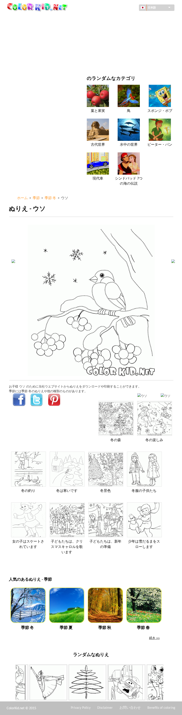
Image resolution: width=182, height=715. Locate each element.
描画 (22, 36)
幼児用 (23, 54)
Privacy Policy (81, 708)
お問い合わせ (130, 708)
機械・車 (25, 17)
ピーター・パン (159, 145)
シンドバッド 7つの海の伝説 (128, 181)
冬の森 (115, 440)
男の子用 (111, 45)
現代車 (98, 178)
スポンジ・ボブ (159, 111)
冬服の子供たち (144, 491)
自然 (108, 63)
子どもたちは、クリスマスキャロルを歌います (67, 547)
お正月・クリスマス (119, 54)
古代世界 (98, 145)
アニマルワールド (117, 26)
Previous (12, 683)
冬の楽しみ (154, 440)
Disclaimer (105, 708)
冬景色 (105, 491)
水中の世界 (129, 145)
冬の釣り (28, 491)
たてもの (25, 26)
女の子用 (111, 36)
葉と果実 (98, 111)
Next (166, 683)
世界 (108, 17)
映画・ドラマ (28, 63)
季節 (22, 45)
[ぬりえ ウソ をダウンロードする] (165, 395)
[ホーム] (37, 7)
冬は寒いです (66, 491)
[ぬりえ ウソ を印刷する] (142, 395)
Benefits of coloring (161, 708)
